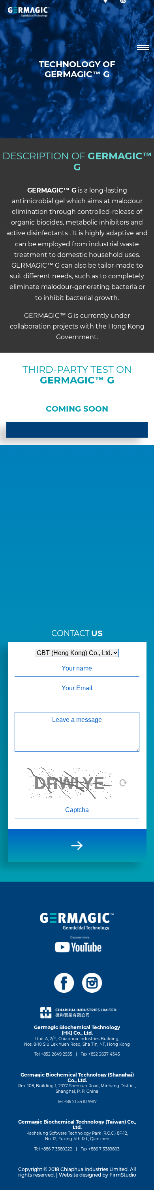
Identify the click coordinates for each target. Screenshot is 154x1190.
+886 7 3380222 (56, 1149)
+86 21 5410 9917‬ (80, 1101)
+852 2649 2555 (56, 1054)
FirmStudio (122, 1175)
